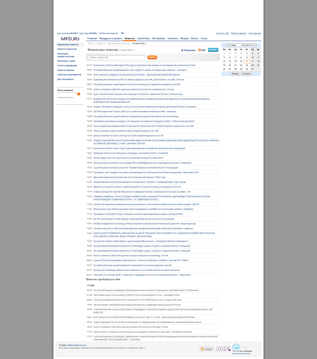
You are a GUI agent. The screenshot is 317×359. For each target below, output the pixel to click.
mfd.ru (91, 43)
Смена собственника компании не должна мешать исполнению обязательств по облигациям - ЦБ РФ (146, 204)
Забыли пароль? (239, 33)
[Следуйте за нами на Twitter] (213, 50)
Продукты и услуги (111, 38)
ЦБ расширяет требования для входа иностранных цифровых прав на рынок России (137, 304)
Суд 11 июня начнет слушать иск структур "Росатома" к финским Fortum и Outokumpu (138, 94)
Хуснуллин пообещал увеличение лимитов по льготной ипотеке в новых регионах (136, 269)
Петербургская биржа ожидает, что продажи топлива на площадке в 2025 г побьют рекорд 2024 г (144, 121)
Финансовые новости (67, 44)
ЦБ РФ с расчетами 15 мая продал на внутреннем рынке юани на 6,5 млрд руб (133, 218)
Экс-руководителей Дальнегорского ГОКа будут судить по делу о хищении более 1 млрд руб (141, 245)
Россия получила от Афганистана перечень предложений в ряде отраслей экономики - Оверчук (143, 228)
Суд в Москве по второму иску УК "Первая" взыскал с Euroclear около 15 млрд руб (135, 167)
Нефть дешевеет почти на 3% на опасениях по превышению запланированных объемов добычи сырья (147, 322)
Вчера (235, 73)
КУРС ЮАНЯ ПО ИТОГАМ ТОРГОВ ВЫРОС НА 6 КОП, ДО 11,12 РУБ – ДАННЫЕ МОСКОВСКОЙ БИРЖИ (144, 317)
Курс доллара (67, 33)
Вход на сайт (222, 33)
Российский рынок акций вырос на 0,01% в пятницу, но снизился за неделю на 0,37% (136, 84)
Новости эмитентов (67, 49)
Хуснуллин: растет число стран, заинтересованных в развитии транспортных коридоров (139, 148)
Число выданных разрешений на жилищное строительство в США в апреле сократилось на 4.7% (143, 125)
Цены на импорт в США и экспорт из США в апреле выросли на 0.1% (128, 135)
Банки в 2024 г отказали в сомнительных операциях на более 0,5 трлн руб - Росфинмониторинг (142, 331)
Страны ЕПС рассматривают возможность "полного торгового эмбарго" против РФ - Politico (141, 260)
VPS (233, 351)
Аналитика (143, 38)
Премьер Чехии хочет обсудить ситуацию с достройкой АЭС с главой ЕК (130, 152)
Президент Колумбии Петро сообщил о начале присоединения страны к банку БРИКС (138, 213)
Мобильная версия (108, 33)
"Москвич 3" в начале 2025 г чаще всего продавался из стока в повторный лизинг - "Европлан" (142, 274)
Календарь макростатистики (65, 55)
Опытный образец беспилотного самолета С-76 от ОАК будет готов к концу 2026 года (137, 299)
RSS (203, 50)
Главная (92, 38)
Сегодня (246, 73)
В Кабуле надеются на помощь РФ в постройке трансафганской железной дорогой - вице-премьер (144, 223)
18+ (122, 33)
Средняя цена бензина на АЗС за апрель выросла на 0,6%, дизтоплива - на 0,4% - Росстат (138, 79)
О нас (204, 38)
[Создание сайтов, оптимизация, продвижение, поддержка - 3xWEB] (206, 348)
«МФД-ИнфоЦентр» (76, 345)
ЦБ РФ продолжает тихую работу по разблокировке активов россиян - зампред (134, 111)
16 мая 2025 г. (139, 43)
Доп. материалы (65, 79)
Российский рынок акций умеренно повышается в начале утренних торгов (132, 265)
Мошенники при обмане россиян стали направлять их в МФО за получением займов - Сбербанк (143, 209)
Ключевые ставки (66, 61)
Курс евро (88, 33)
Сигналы (173, 38)
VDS (237, 351)
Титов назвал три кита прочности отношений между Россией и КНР (128, 157)
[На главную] (70, 40)
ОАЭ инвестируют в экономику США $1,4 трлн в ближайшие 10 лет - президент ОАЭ (136, 294)
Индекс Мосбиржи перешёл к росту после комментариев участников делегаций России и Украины (144, 106)
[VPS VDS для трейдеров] (239, 346)
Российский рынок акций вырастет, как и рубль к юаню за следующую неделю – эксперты (140, 69)
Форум (185, 38)
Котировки (158, 38)
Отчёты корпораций (67, 65)
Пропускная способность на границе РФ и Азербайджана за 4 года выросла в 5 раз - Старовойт (142, 162)
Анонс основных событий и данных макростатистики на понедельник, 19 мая (133, 89)
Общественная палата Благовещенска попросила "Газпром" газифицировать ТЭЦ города (139, 181)
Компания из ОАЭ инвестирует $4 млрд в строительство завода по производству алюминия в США (144, 65)
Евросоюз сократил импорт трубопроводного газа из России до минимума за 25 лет (137, 186)
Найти (152, 57)
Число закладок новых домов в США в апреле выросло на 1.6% (125, 130)
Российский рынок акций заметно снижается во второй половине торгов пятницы (136, 116)
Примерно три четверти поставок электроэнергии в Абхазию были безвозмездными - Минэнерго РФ (145, 172)
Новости (130, 38)
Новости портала (65, 70)
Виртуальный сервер (241, 353)
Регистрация (255, 33)
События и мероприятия (69, 75)
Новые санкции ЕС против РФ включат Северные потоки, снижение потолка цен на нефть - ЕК (141, 191)
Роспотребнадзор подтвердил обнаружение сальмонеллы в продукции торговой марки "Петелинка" (146, 290)
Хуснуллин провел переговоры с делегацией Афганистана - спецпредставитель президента (140, 241)
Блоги (194, 38)
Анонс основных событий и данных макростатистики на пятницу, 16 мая (130, 255)
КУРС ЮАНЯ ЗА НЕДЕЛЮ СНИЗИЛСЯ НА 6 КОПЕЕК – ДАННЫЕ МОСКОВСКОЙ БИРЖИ (136, 74)
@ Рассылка (188, 50)
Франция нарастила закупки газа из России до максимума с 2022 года (129, 177)
